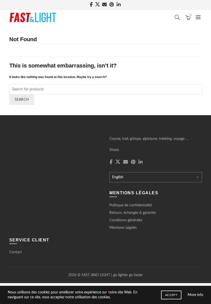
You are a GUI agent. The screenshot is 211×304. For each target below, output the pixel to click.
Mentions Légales (123, 228)
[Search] (177, 17)
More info (195, 295)
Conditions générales (125, 220)
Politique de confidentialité (130, 205)
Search (22, 100)
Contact (15, 252)
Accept (171, 295)
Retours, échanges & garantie (132, 213)
